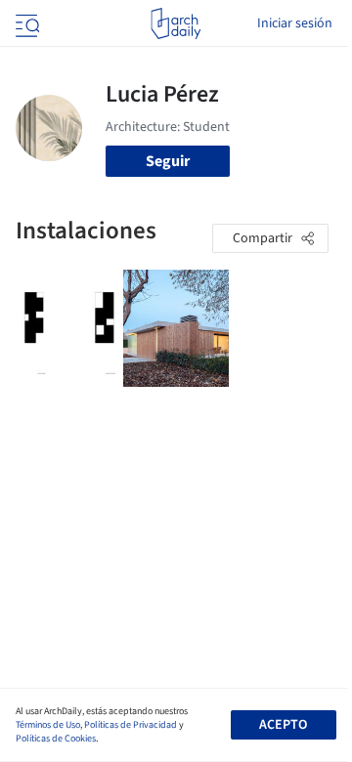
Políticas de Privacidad (130, 725)
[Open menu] (25, 23)
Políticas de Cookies (56, 738)
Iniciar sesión (294, 23)
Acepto (283, 725)
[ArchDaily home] (175, 23)
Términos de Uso (48, 725)
